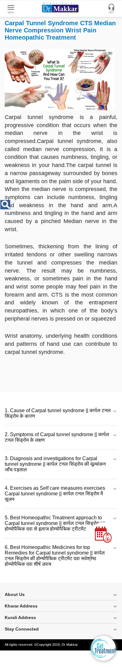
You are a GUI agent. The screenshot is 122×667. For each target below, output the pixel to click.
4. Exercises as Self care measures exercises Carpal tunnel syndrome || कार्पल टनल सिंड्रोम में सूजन (55, 493)
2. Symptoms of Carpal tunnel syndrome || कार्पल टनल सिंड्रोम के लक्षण (57, 437)
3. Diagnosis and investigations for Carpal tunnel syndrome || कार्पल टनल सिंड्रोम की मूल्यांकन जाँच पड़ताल (55, 464)
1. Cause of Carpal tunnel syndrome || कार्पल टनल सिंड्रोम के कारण (58, 413)
